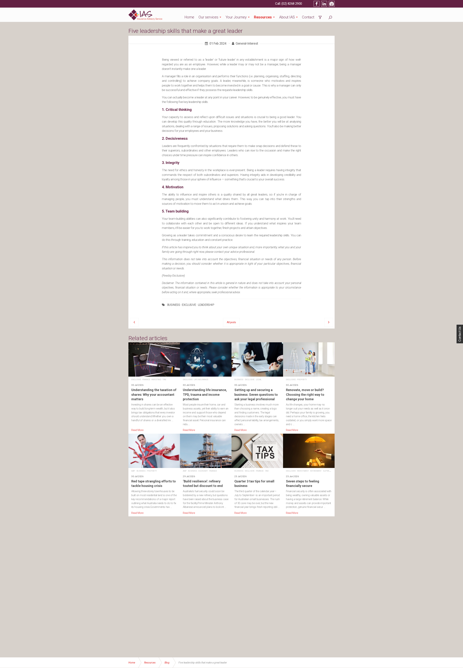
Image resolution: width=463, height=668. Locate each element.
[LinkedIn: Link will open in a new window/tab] (324, 4)
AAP (133, 471)
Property (302, 379)
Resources (263, 17)
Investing (156, 379)
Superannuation (331, 471)
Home (189, 17)
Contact (308, 17)
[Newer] (328, 322)
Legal (259, 379)
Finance (146, 379)
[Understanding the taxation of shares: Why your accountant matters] (154, 387)
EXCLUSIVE (189, 304)
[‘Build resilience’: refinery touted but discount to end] (206, 474)
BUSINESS (173, 304)
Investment (303, 471)
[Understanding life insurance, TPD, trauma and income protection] (206, 387)
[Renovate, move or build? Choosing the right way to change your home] (309, 387)
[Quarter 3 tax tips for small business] (257, 474)
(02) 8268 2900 (291, 3)
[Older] (134, 322)
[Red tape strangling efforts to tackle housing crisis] (154, 474)
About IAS (287, 17)
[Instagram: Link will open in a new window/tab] (332, 4)
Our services (208, 17)
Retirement (316, 471)
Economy (203, 471)
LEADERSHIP (206, 304)
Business (238, 379)
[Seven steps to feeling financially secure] (309, 474)
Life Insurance (201, 379)
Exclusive (136, 379)
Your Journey (236, 17)
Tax (164, 379)
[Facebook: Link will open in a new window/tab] (316, 4)
